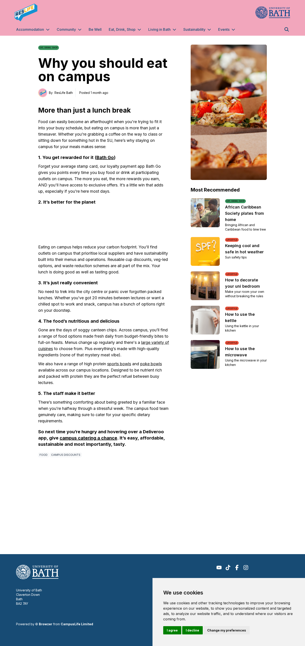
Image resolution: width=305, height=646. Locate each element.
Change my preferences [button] (226, 630)
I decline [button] (192, 630)
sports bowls (119, 363)
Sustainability (194, 29)
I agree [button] (172, 630)
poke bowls (151, 363)
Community (66, 29)
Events (224, 29)
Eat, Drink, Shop (122, 29)
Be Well (95, 29)
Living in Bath (159, 29)
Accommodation (30, 29)
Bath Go (105, 157)
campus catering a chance (88, 438)
